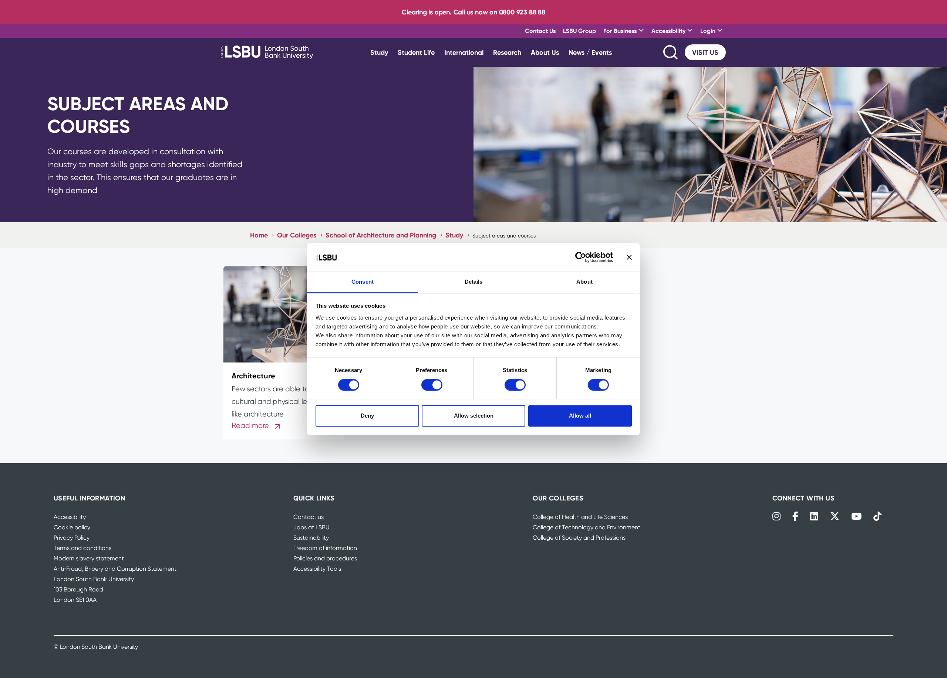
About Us (545, 52)
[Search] (671, 52)
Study (379, 52)
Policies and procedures (325, 558)
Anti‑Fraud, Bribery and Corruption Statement (115, 568)
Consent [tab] (362, 282)
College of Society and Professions (579, 537)
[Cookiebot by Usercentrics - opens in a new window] (580, 257)
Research (507, 52)
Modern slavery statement (89, 558)
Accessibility (70, 516)
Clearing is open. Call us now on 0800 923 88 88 (473, 12)
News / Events (590, 52)
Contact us (308, 516)
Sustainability (311, 537)
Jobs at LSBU (311, 527)
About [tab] (584, 282)
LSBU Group (579, 30)
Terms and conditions (82, 547)
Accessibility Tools (317, 568)
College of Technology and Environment (586, 527)
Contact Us (540, 30)
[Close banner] (629, 257)
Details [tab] (474, 282)
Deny (367, 415)
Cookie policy (72, 527)
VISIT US (705, 52)
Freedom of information (325, 547)
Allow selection (473, 415)
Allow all (580, 415)
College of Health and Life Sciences (580, 516)
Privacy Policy (72, 537)
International (463, 52)
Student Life (416, 52)
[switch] (431, 385)
